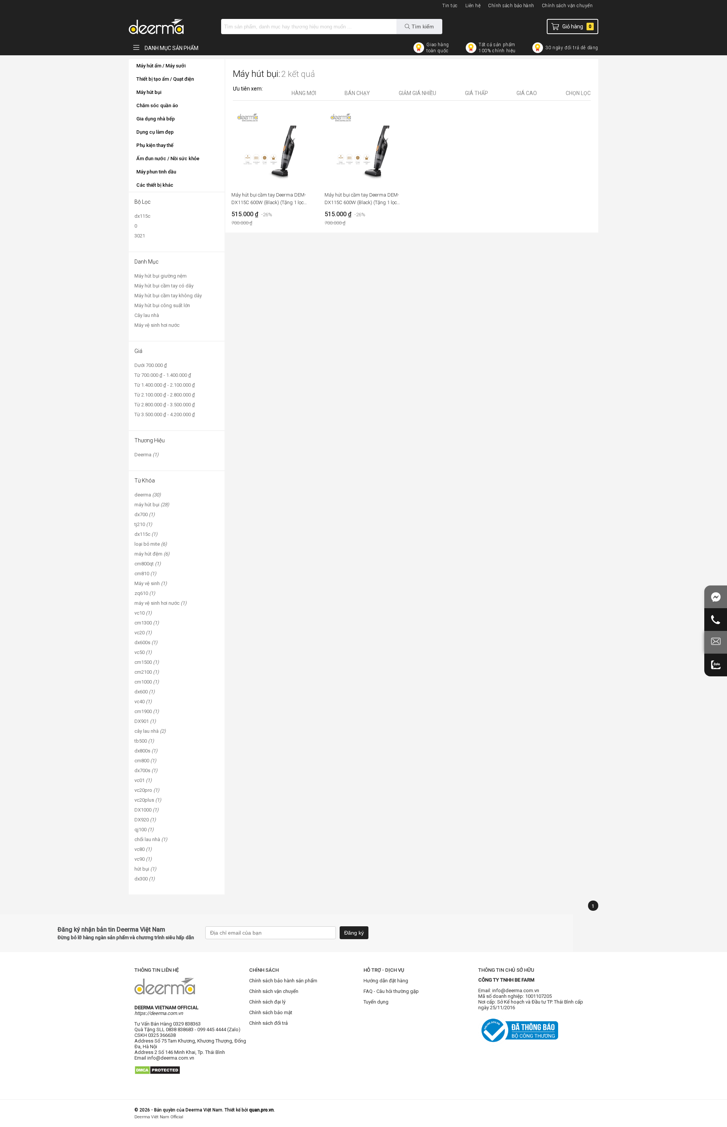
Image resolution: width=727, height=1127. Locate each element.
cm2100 (146, 672)
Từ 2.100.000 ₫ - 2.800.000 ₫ (164, 395)
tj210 (143, 524)
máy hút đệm (152, 554)
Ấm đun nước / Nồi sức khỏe (168, 158)
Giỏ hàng (576, 26)
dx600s (146, 642)
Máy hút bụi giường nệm (160, 276)
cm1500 (146, 662)
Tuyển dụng (376, 1002)
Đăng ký (354, 933)
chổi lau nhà (150, 839)
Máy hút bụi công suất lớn (162, 305)
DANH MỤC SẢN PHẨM (171, 48)
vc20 (143, 632)
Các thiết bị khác (154, 185)
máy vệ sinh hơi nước (160, 603)
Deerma (146, 454)
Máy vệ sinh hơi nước (156, 325)
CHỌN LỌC (578, 93)
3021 (139, 236)
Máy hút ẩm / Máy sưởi (161, 66)
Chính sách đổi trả (268, 1023)
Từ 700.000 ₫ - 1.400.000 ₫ (162, 375)
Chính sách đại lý (267, 1002)
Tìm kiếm (422, 26)
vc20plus (147, 800)
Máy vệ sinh (150, 583)
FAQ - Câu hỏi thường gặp (391, 991)
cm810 (145, 573)
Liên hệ (473, 5)
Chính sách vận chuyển (567, 5)
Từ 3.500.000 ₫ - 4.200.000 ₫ (164, 414)
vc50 (143, 652)
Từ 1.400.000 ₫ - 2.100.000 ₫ (164, 385)
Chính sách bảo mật (270, 1012)
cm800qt (147, 564)
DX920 (145, 820)
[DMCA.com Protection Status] (157, 1077)
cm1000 (146, 682)
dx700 (144, 514)
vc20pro (146, 790)
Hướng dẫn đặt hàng (386, 980)
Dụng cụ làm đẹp (155, 132)
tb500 (144, 741)
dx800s (146, 751)
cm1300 (146, 623)
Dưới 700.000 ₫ (150, 365)
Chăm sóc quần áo (157, 105)
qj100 (144, 829)
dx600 (144, 692)
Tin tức (450, 5)
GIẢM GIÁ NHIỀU (417, 93)
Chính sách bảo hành (511, 5)
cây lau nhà (150, 731)
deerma (147, 495)
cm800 (145, 760)
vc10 (143, 613)
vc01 (143, 780)
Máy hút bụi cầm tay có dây (163, 286)
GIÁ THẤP (476, 93)
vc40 (143, 701)
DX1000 (146, 810)
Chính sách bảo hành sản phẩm (283, 980)
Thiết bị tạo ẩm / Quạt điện (165, 79)
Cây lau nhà (146, 315)
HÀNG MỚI (304, 93)
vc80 (143, 849)
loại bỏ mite (150, 544)
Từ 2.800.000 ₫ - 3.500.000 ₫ (164, 404)
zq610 (144, 593)
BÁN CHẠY (357, 93)
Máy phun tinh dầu (156, 172)
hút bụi (145, 869)
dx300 (144, 879)
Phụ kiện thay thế (154, 145)
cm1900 (146, 711)
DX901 (145, 721)
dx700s (146, 770)
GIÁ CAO (526, 93)
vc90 (143, 859)
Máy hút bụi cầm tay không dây (168, 295)
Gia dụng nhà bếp (155, 119)
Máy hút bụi (148, 92)
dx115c (142, 216)
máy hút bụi (151, 504)
